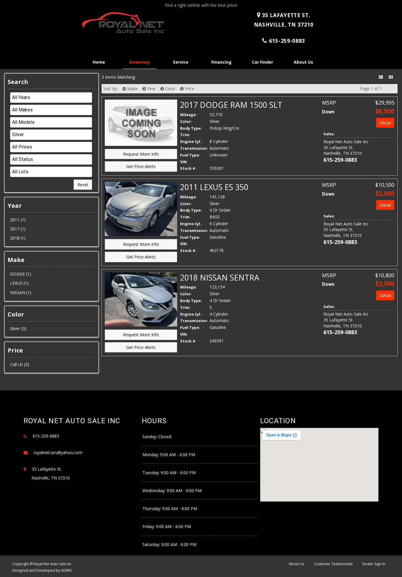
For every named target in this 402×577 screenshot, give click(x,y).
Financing (221, 62)
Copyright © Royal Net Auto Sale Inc (42, 563)
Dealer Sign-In (373, 563)
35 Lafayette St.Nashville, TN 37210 (283, 19)
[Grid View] (391, 77)
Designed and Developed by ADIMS (42, 570)
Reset (82, 184)
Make (132, 88)
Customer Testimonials (333, 563)
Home (99, 62)
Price (189, 88)
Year (151, 88)
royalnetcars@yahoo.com (58, 452)
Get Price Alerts (141, 166)
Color (169, 88)
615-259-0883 (287, 40)
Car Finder (262, 62)
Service (180, 62)
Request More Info (141, 154)
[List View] (381, 77)
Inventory (139, 62)
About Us (303, 62)
